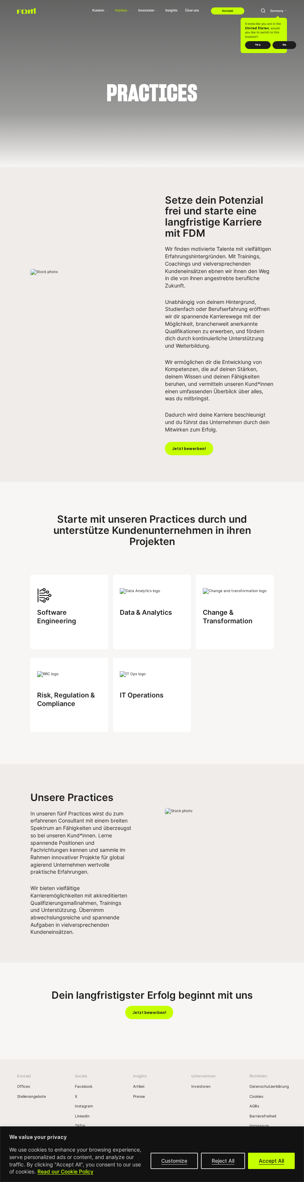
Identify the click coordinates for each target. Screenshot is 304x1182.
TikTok (80, 1125)
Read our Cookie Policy (65, 1171)
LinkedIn (82, 1116)
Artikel (138, 1086)
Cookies (256, 1096)
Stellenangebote (31, 1096)
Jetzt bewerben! (189, 448)
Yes (258, 44)
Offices (23, 1086)
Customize (174, 1160)
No (284, 44)
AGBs (254, 1106)
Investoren (201, 1086)
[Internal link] (26, 11)
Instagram (84, 1106)
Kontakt (227, 11)
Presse (139, 1096)
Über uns (192, 10)
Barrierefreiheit (263, 1116)
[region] (152, 1154)
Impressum (259, 1125)
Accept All (271, 1160)
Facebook (83, 1086)
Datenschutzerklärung (269, 1086)
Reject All (223, 1160)
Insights (171, 10)
